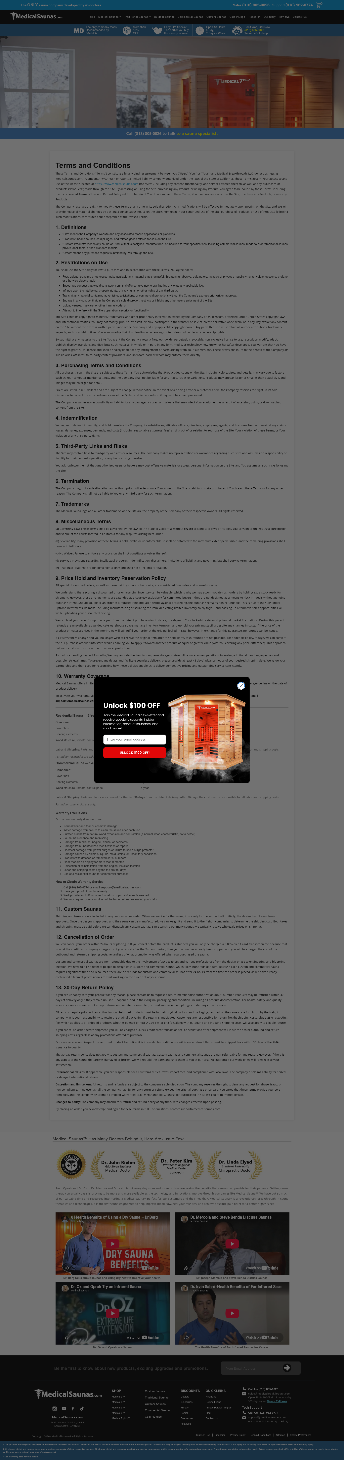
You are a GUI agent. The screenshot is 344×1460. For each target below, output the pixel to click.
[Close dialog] (241, 685)
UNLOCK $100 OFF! (135, 752)
